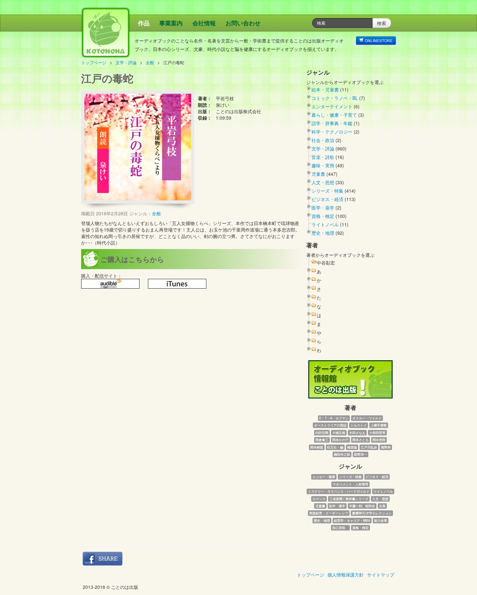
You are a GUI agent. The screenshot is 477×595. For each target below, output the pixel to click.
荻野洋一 (360, 454)
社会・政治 (323, 140)
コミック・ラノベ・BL (335, 98)
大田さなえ (357, 432)
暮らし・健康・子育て (334, 115)
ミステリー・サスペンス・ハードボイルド (339, 491)
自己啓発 (340, 527)
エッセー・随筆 (323, 476)
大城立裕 (338, 432)
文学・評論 (126, 62)
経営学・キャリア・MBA (352, 520)
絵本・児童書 (325, 89)
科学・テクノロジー (332, 131)
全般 (150, 62)
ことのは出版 (136, 36)
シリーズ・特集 (327, 190)
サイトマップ (380, 574)
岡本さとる (360, 439)
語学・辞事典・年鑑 (332, 123)
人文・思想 (323, 182)
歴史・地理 (323, 233)
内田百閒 (321, 432)
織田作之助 (342, 454)
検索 (381, 23)
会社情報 (204, 23)
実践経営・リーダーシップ (328, 513)
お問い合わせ (243, 23)
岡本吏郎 (379, 439)
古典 (382, 506)
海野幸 (386, 447)
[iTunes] (177, 284)
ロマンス (318, 498)
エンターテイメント (332, 106)
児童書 (318, 174)
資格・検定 (323, 216)
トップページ (93, 62)
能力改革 (380, 520)
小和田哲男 (377, 432)
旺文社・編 (335, 447)
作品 (144, 23)
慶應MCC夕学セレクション (372, 513)
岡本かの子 (340, 439)
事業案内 (171, 23)
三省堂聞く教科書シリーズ (348, 498)
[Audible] (110, 284)
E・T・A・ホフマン (334, 418)
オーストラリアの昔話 (330, 425)
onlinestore (378, 40)
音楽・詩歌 (323, 157)
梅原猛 (352, 447)
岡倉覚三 (321, 439)
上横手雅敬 (379, 425)
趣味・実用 (323, 165)
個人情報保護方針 (345, 574)
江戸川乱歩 (369, 447)
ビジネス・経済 (327, 199)
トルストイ (358, 425)
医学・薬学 (323, 207)
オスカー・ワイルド (367, 418)
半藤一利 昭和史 (362, 506)
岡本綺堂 (316, 447)
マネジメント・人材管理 (350, 484)
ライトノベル (325, 224)
